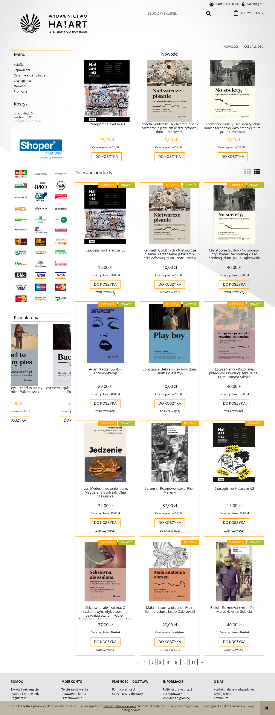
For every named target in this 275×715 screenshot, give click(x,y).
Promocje (20, 91)
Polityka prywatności (177, 689)
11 (193, 662)
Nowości (20, 86)
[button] (105, 292)
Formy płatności (123, 689)
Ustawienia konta (73, 694)
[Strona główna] (54, 23)
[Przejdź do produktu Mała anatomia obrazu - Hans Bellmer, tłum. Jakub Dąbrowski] (169, 572)
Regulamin (18, 698)
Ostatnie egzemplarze (29, 75)
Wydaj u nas (222, 694)
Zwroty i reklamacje (25, 689)
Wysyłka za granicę (176, 698)
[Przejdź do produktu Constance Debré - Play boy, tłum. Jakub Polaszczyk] (169, 334)
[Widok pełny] (257, 171)
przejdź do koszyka (27, 121)
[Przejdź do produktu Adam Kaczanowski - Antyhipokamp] (105, 334)
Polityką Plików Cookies (120, 706)
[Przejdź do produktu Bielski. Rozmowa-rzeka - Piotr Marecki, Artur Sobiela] (234, 572)
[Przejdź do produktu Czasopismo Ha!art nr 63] (105, 215)
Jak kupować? (172, 694)
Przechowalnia (71, 698)
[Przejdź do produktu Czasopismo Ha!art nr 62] (234, 453)
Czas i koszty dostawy (127, 694)
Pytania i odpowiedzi (25, 694)
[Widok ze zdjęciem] (247, 171)
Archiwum (221, 698)
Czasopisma (22, 81)
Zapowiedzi (22, 70)
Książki (19, 65)
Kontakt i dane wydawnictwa (234, 689)
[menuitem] (230, 46)
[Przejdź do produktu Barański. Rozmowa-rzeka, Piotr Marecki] (169, 453)
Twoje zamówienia (74, 689)
